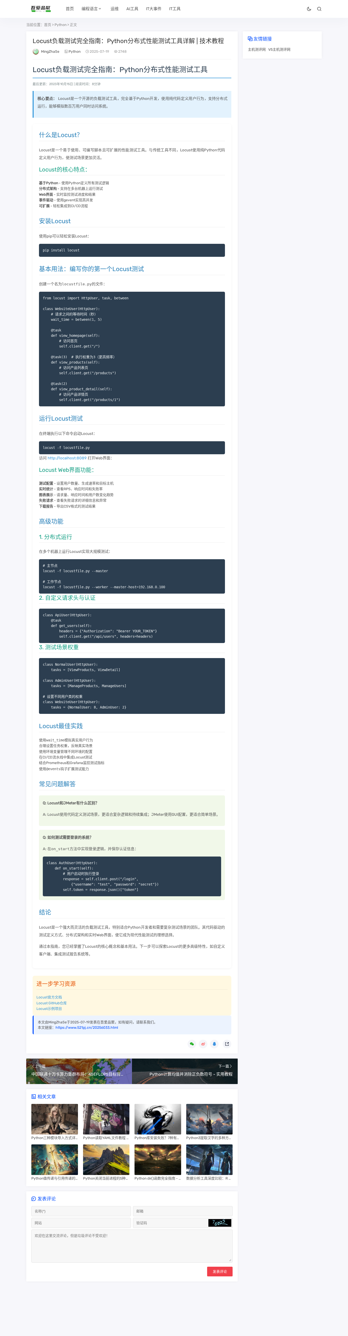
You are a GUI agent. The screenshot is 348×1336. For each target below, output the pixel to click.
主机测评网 (257, 49)
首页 (70, 8)
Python (60, 25)
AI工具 (132, 8)
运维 (115, 8)
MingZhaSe (50, 51)
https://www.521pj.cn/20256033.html (87, 1027)
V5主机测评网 (279, 49)
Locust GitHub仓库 (51, 1003)
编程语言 (90, 8)
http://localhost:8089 (67, 458)
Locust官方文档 (49, 997)
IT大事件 (154, 8)
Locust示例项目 (49, 1009)
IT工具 (175, 8)
